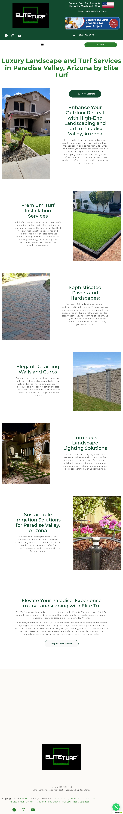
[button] (42, 45)
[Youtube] (19, 36)
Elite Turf (24, 798)
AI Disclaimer (17, 801)
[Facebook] (6, 36)
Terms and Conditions (83, 798)
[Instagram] (13, 36)
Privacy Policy (61, 798)
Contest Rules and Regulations (43, 801)
